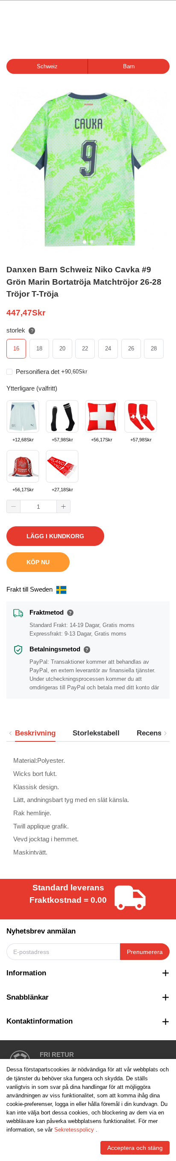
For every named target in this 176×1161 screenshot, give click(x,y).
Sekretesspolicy (74, 1129)
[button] (14, 506)
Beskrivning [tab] (35, 733)
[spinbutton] (38, 506)
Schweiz (47, 66)
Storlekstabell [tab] (96, 733)
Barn (129, 66)
